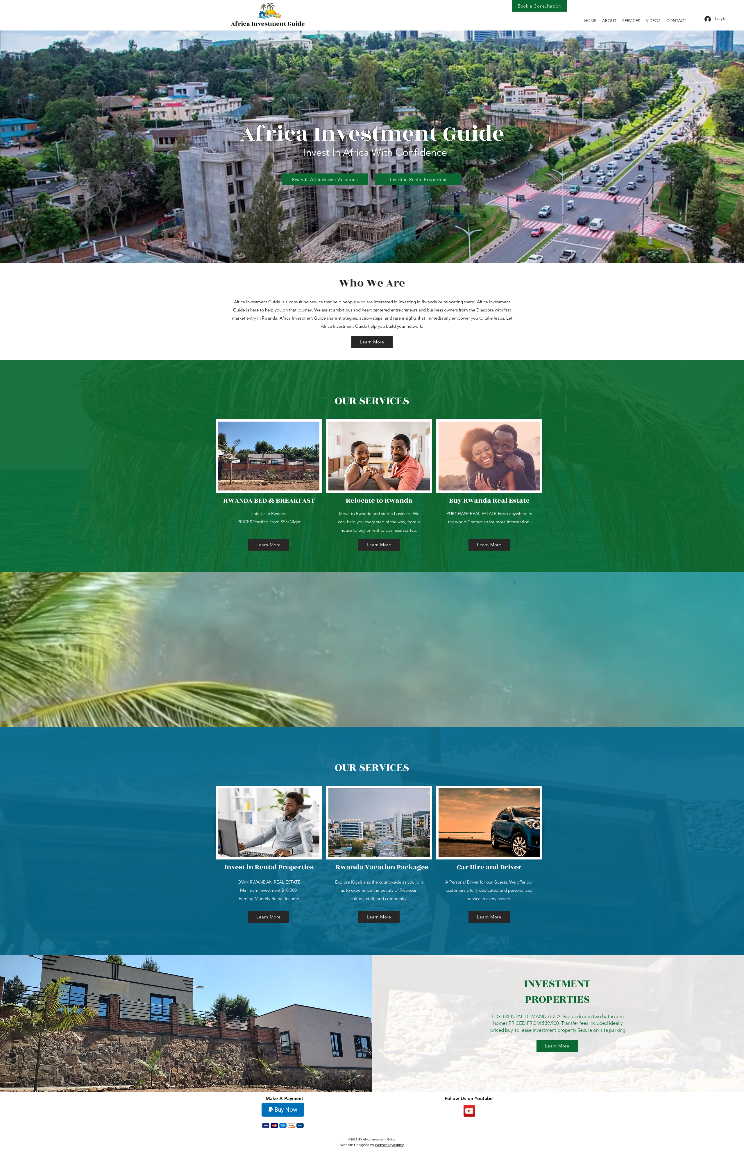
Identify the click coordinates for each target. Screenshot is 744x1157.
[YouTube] (469, 1111)
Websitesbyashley (389, 1145)
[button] (631, 20)
